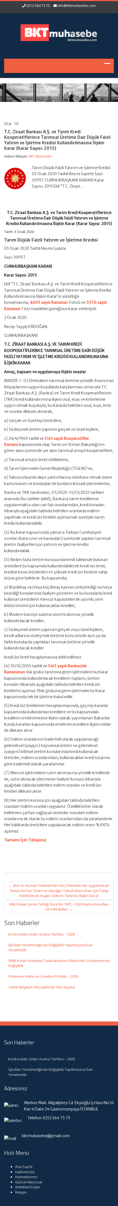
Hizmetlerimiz (26, 1176)
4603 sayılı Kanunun (49, 302)
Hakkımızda (25, 1171)
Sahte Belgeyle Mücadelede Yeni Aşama (41, 987)
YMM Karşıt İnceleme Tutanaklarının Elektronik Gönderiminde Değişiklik (59, 963)
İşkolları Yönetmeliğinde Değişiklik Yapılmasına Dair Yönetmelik (50, 947)
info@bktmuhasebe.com (77, 5)
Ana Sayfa (23, 1166)
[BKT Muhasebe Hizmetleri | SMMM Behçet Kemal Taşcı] (59, 32)
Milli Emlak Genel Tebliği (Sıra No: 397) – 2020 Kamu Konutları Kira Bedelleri (59, 907)
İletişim (21, 1192)
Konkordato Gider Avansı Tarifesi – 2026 (41, 934)
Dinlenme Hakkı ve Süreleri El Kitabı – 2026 (43, 976)
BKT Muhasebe (40, 156)
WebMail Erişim (27, 1187)
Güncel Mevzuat (28, 1182)
